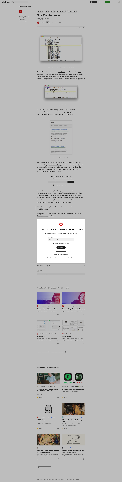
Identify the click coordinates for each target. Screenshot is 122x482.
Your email (50, 237)
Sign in (66, 254)
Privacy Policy (73, 257)
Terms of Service (66, 257)
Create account (61, 247)
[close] (83, 220)
